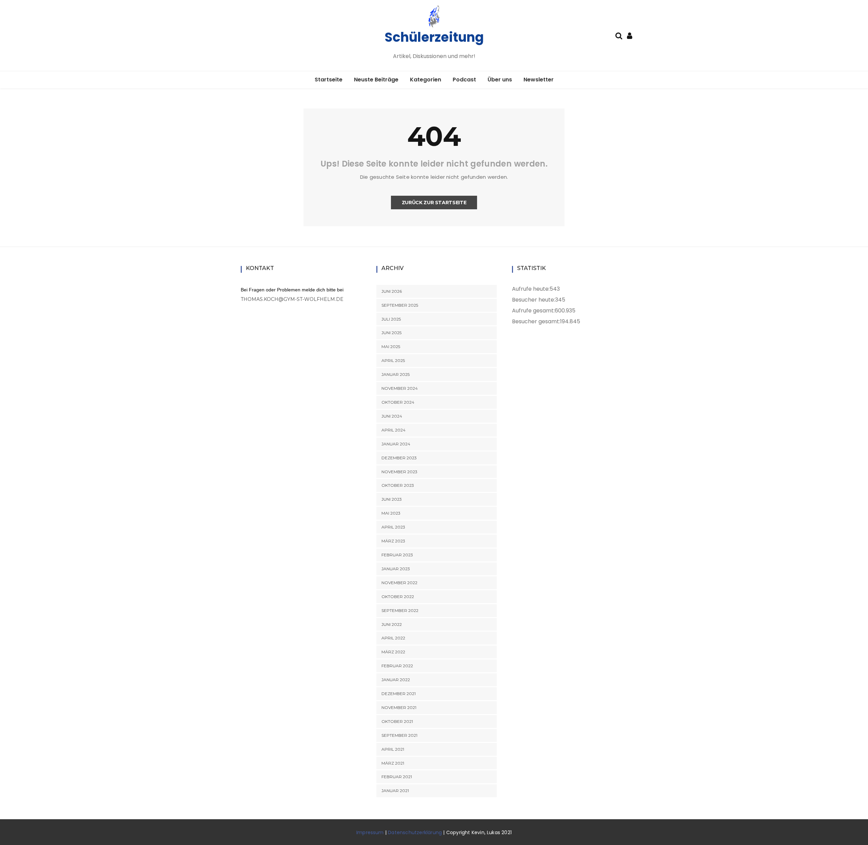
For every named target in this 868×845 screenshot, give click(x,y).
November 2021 (398, 707)
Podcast (464, 79)
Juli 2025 (391, 319)
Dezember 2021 (398, 693)
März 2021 (392, 763)
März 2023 (393, 540)
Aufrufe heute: (531, 289)
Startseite (328, 79)
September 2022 (399, 610)
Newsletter (539, 79)
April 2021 (392, 749)
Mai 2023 (390, 513)
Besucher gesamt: (536, 321)
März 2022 (393, 651)
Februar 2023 (397, 554)
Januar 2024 (395, 443)
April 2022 (393, 637)
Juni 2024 (391, 416)
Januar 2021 (395, 790)
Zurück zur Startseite (434, 202)
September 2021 (399, 735)
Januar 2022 (395, 679)
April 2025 (393, 360)
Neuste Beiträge (376, 79)
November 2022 (399, 582)
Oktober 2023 (397, 485)
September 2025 (399, 305)
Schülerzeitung (434, 37)
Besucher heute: (533, 300)
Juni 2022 (391, 624)
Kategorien (425, 79)
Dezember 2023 (399, 457)
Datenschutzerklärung (415, 832)
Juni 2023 (391, 499)
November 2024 (399, 388)
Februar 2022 (397, 665)
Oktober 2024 (397, 402)
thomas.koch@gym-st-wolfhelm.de (292, 299)
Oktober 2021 (397, 721)
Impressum (370, 832)
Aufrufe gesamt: (533, 310)
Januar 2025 (395, 374)
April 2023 (393, 527)
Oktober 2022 (397, 596)
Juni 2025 (391, 332)
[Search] (618, 35)
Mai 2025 (390, 346)
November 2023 (399, 471)
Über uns (500, 79)
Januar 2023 (395, 568)
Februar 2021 (396, 776)
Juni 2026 (391, 291)
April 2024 (393, 430)
